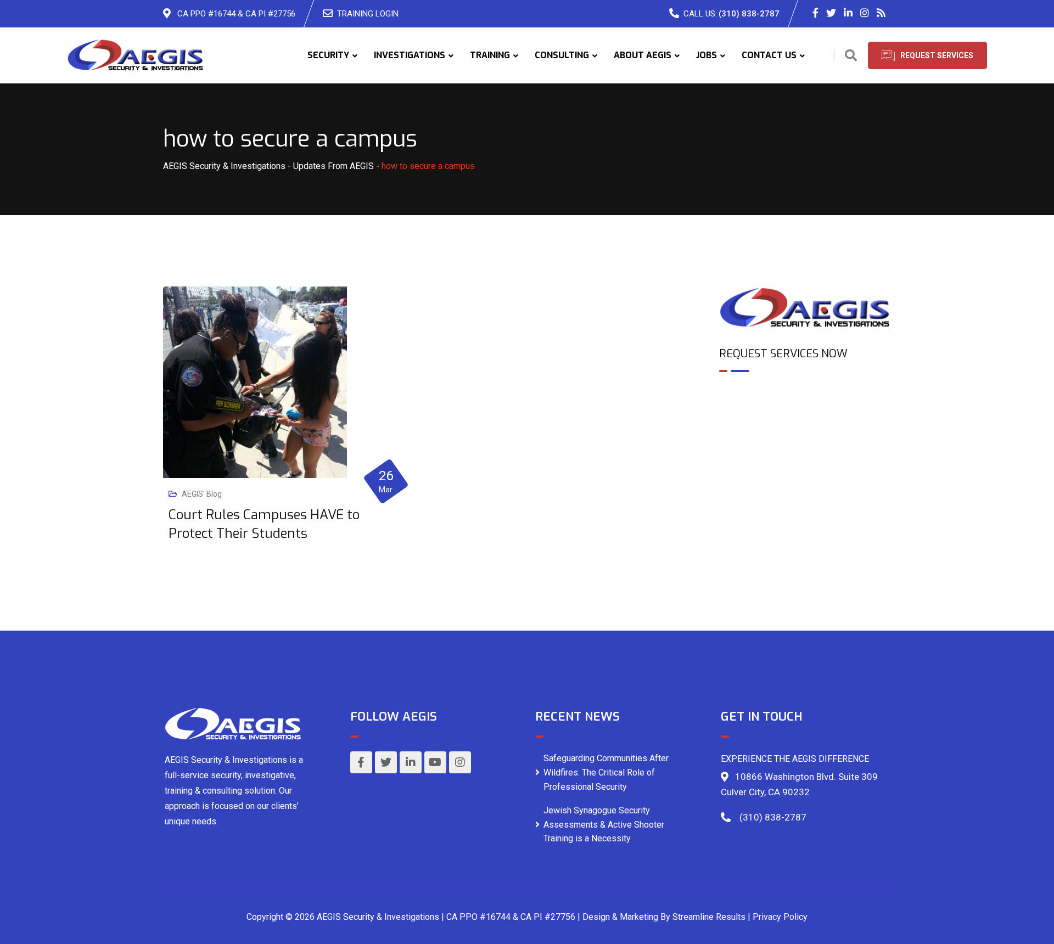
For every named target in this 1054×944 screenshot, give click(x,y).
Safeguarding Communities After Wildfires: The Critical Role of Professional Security (606, 772)
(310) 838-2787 (749, 14)
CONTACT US (769, 55)
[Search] (851, 56)
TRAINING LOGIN (368, 14)
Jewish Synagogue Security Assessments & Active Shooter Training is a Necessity (603, 824)
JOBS (706, 55)
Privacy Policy (780, 917)
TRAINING (490, 55)
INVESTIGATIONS (409, 55)
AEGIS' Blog (202, 494)
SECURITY (328, 55)
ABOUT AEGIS (642, 55)
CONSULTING (562, 55)
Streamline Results (708, 917)
